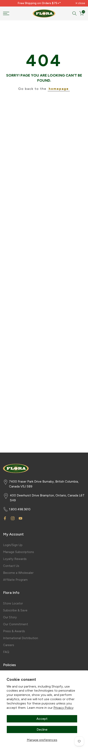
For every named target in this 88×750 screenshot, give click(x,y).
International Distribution (20, 638)
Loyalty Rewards (15, 559)
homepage (59, 89)
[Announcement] (39, 3)
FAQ (6, 652)
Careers (8, 645)
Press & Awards (14, 631)
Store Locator (13, 603)
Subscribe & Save (15, 610)
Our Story (10, 617)
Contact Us (11, 566)
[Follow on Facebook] (5, 518)
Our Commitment (15, 624)
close (81, 3)
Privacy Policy (63, 708)
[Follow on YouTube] (20, 518)
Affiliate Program (15, 580)
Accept (41, 719)
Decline (42, 729)
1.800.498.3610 (19, 509)
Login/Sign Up (13, 545)
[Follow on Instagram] (13, 518)
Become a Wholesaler (18, 573)
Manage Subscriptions (18, 552)
